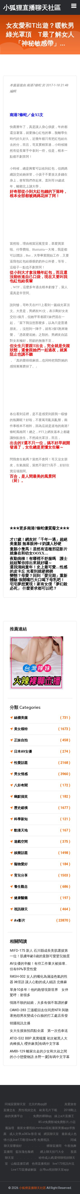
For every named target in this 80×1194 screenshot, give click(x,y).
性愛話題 (42, 763)
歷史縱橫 (42, 808)
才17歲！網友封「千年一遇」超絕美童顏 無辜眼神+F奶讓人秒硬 (38, 541)
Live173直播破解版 (23, 1169)
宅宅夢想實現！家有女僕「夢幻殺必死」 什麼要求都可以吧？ (38, 586)
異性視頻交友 (27, 1110)
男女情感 (42, 774)
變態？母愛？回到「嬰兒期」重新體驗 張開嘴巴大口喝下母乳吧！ (38, 577)
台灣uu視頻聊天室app (54, 1169)
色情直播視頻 (41, 1163)
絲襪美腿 (42, 718)
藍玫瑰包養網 (24, 1151)
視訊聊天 (42, 909)
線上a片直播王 (64, 1116)
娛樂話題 (42, 853)
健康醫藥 (42, 898)
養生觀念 (42, 887)
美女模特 (42, 729)
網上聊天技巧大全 (52, 1151)
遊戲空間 (42, 841)
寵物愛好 (42, 864)
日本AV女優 (42, 751)
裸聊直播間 (54, 1145)
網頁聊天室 (51, 1134)
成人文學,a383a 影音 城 (25, 1134)
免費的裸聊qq (42, 1116)
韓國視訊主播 (20, 1023)
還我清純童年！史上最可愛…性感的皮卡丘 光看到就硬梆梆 (38, 569)
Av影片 (42, 920)
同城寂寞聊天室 (15, 1104)
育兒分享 (42, 875)
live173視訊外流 (63, 1163)
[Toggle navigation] (74, 6)
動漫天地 (42, 830)
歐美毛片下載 (48, 1110)
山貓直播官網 (20, 1163)
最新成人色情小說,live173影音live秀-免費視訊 (40, 1137)
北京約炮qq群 (38, 1104)
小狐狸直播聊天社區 (32, 1188)
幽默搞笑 (42, 796)
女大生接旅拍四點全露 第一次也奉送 (39, 1031)
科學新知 (42, 819)
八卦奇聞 (42, 785)
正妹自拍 (42, 740)
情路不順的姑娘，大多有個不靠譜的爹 (39, 1003)
